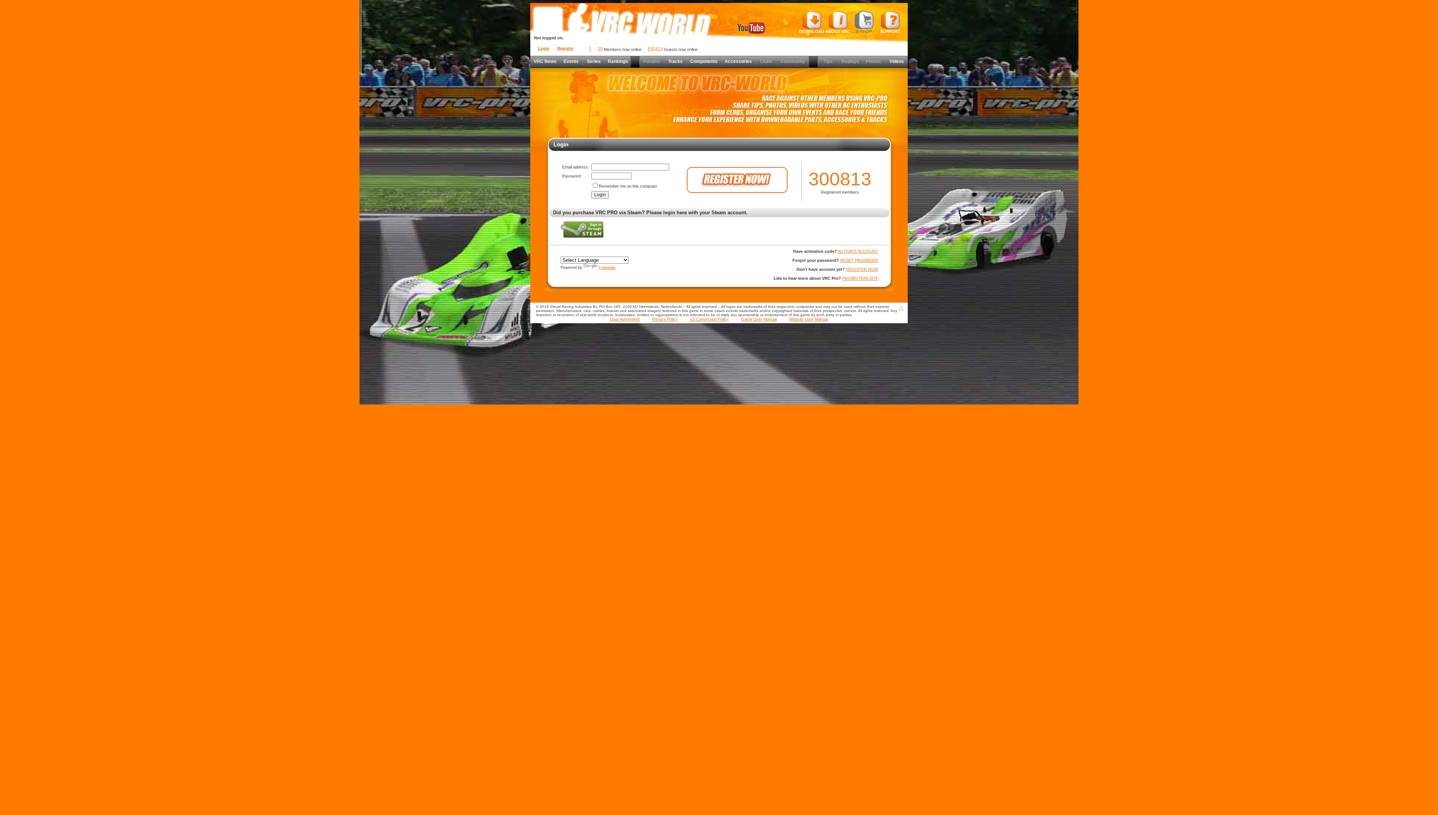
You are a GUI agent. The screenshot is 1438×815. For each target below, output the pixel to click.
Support (890, 31)
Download (811, 31)
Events (571, 61)
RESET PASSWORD (859, 260)
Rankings (618, 61)
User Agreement (625, 319)
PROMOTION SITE (860, 278)
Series (594, 61)
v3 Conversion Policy (709, 319)
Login (543, 48)
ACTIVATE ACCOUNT (858, 251)
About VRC (837, 31)
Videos (896, 61)
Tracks (675, 61)
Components (704, 61)
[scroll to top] (901, 308)
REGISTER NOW (862, 269)
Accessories (738, 61)
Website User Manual (808, 319)
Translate (607, 267)
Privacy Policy (665, 319)
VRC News (545, 61)
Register (565, 48)
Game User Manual (759, 319)
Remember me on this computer (628, 186)
